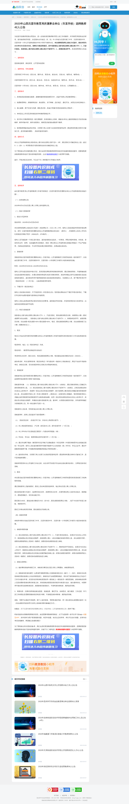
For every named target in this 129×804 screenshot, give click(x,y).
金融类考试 (37, 12)
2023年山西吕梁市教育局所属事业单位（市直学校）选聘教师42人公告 (57, 17)
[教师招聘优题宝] (50, 180)
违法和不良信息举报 (27, 1)
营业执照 (84, 800)
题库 (33, 7)
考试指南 (39, 7)
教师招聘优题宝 (52, 154)
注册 (115, 1)
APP (45, 7)
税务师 (47, 12)
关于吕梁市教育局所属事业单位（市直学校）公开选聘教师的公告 (44, 609)
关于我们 (56, 795)
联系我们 (72, 795)
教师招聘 (67, 12)
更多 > (84, 679)
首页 (28, 7)
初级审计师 (16, 12)
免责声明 (64, 795)
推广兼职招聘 (15, 1)
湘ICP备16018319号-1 (75, 800)
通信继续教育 (85, 12)
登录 (111, 1)
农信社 (76, 12)
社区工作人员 (56, 12)
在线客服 (38, 1)
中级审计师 (27, 12)
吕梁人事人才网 (55, 228)
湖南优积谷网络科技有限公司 (50, 800)
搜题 (113, 7)
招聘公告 (33, 17)
